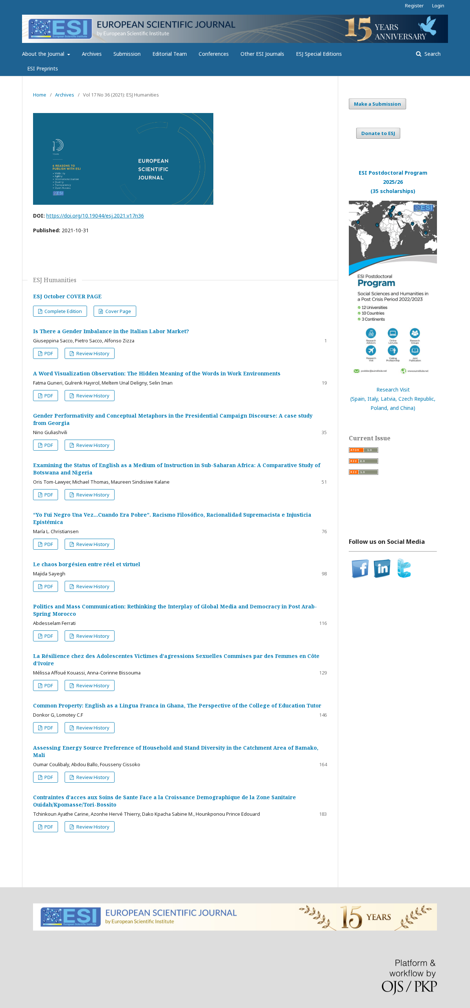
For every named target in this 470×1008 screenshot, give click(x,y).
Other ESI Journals (262, 53)
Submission (127, 53)
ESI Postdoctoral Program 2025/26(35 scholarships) (393, 181)
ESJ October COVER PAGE (67, 296)
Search (432, 53)
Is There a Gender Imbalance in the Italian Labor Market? (111, 331)
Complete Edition (62, 311)
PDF (48, 353)
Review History (92, 353)
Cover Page (117, 311)
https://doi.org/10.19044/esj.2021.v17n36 (95, 215)
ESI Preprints (42, 68)
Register (414, 5)
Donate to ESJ (378, 133)
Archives (92, 53)
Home (39, 94)
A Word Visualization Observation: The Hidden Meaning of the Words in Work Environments (157, 373)
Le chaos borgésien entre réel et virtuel (86, 564)
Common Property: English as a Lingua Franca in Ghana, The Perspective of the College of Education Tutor (177, 705)
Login (438, 5)
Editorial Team (169, 53)
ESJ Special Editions (319, 53)
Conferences (214, 53)
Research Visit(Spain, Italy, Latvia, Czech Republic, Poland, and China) (392, 398)
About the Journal (44, 53)
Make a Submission (377, 104)
